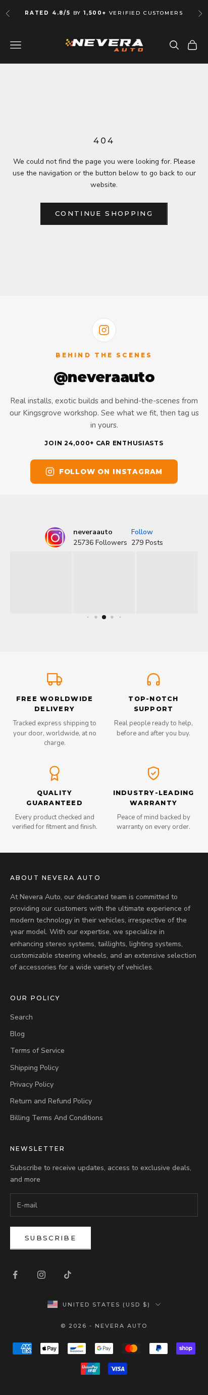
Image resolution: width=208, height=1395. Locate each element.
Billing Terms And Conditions (56, 1118)
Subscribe (50, 1238)
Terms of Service (37, 1050)
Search (21, 1017)
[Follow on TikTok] (68, 1275)
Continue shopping (104, 213)
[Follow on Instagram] (41, 1275)
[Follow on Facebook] (15, 1275)
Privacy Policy (32, 1084)
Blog (17, 1034)
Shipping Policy (34, 1068)
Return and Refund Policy (51, 1101)
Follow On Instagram (111, 472)
